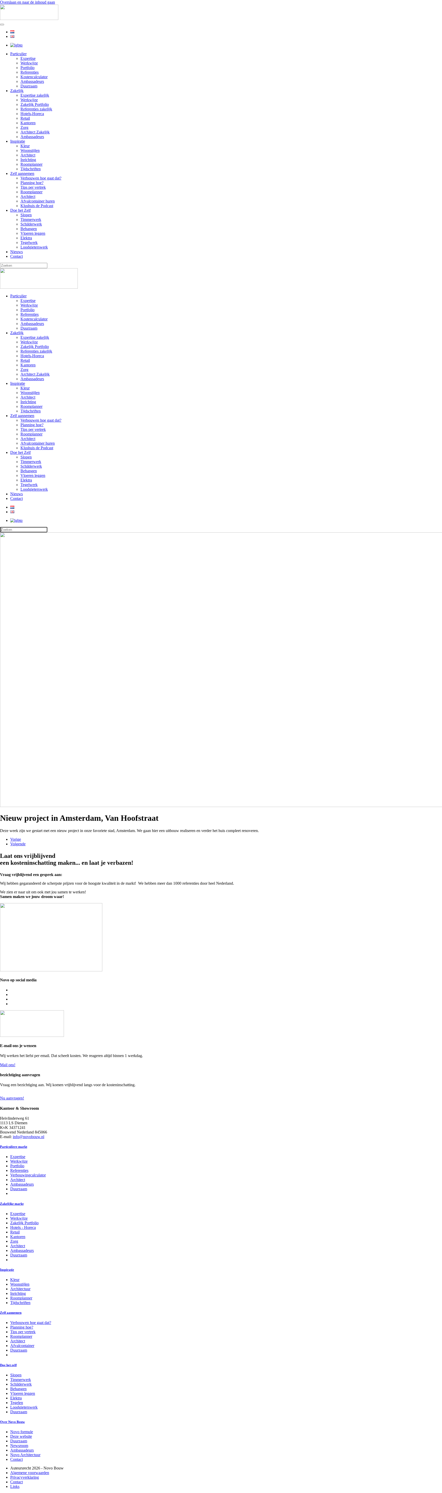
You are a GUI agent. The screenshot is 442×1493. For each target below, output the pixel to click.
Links (14, 1486)
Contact (16, 256)
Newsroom (19, 1445)
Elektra (26, 238)
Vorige (15, 839)
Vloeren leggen (32, 233)
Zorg (24, 127)
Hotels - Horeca (23, 1227)
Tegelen (16, 1402)
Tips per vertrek (33, 187)
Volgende (18, 844)
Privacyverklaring (24, 1477)
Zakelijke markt (12, 1204)
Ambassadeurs (32, 81)
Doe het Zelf (20, 210)
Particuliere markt (13, 1147)
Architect (27, 155)
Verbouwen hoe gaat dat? (40, 178)
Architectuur (20, 1289)
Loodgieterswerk (34, 247)
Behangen (28, 229)
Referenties (29, 72)
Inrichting (28, 160)
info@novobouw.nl (28, 1137)
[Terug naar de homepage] (29, 18)
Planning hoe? (31, 183)
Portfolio (27, 67)
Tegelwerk (29, 242)
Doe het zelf (8, 1365)
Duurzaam (28, 86)
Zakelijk (17, 90)
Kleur (25, 146)
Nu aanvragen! (12, 1098)
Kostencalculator (34, 77)
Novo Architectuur (25, 1455)
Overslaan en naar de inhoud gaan (27, 2)
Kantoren (28, 123)
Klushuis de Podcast (36, 206)
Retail (25, 118)
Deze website (21, 1436)
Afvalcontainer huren (37, 201)
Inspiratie (17, 141)
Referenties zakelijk (36, 109)
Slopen (26, 215)
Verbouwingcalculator (28, 1175)
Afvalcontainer (22, 1345)
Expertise (28, 58)
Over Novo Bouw (12, 1422)
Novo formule (21, 1432)
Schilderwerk (31, 224)
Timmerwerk (30, 219)
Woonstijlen (30, 150)
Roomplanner (31, 164)
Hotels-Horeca (32, 113)
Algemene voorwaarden (29, 1472)
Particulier (18, 54)
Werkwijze (29, 63)
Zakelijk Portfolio (34, 104)
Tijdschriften (30, 169)
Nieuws (16, 252)
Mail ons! (7, 1065)
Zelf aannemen (22, 173)
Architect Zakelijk (35, 132)
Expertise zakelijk (34, 95)
